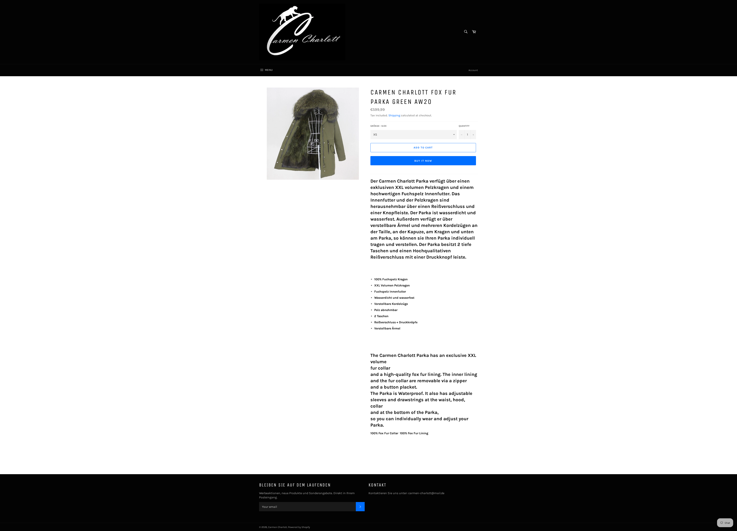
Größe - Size (378, 126)
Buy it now (423, 160)
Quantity (464, 126)
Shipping (394, 115)
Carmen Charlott (277, 527)
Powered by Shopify (299, 527)
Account (473, 70)
